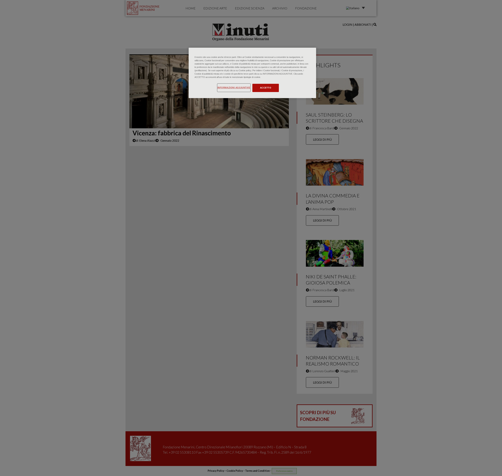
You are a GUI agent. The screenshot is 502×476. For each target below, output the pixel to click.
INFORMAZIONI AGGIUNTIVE (233, 87)
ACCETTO (265, 88)
